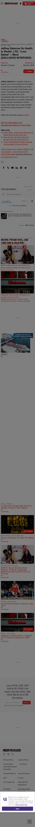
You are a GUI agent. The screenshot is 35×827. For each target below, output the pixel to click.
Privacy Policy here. (21, 805)
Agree (17, 809)
